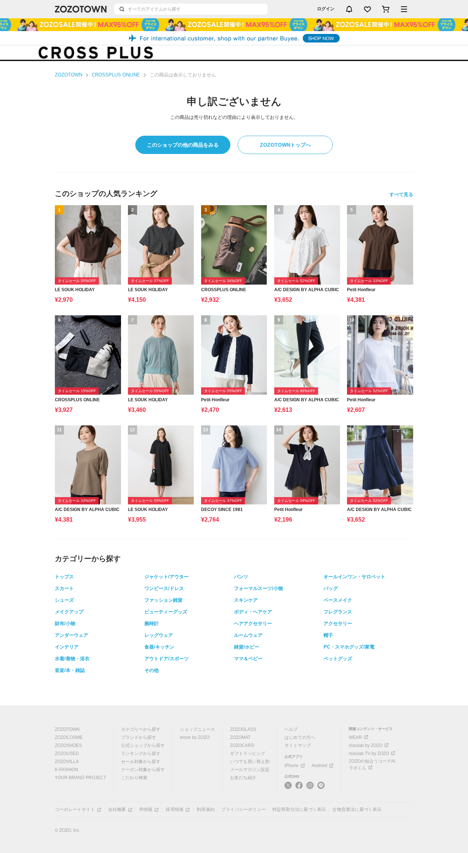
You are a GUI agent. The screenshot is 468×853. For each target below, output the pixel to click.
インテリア (67, 647)
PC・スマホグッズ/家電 (349, 647)
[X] (288, 788)
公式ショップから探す (143, 745)
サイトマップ (297, 745)
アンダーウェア (71, 635)
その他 (151, 670)
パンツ (241, 576)
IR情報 (146, 809)
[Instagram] (310, 788)
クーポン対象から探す (143, 769)
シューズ (64, 600)
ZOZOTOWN (68, 75)
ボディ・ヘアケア (253, 612)
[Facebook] (299, 788)
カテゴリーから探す (141, 729)
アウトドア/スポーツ (166, 658)
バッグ (331, 588)
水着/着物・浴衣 (72, 658)
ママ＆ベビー (248, 658)
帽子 (328, 635)
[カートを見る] (386, 9)
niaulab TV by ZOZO (369, 753)
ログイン (326, 8)
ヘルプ (291, 729)
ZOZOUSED (67, 753)
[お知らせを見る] (349, 9)
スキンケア (246, 600)
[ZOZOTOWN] (81, 9)
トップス (64, 576)
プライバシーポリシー (243, 809)
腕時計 (151, 623)
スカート (64, 588)
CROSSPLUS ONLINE (116, 75)
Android (319, 765)
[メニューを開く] (404, 9)
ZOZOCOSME (69, 737)
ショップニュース (197, 729)
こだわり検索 (134, 777)
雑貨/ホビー (246, 647)
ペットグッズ (338, 658)
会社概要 (117, 809)
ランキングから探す (141, 753)
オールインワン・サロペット (354, 576)
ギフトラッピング (247, 753)
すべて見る (401, 194)
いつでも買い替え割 (249, 761)
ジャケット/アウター (166, 576)
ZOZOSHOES (68, 745)
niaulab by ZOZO (365, 745)
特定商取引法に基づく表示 (299, 809)
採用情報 (175, 809)
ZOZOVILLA (67, 761)
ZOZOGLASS (243, 729)
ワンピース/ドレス (164, 588)
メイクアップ (69, 612)
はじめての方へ (299, 737)
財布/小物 (65, 623)
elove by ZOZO (195, 737)
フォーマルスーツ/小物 (258, 588)
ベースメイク (338, 600)
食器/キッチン (159, 647)
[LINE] (321, 786)
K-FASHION (66, 769)
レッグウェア (158, 635)
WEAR (355, 737)
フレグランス (338, 612)
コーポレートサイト (75, 809)
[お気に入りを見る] (367, 9)
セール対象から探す (141, 761)
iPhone (291, 765)
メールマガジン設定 (249, 769)
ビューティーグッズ (165, 612)
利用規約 (206, 809)
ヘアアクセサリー (253, 623)
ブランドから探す (138, 737)
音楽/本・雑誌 (70, 670)
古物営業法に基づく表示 (356, 809)
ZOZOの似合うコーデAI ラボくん (372, 764)
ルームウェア (248, 635)
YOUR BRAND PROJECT (80, 777)
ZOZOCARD (242, 745)
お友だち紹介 (243, 777)
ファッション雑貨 (163, 600)
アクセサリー (338, 623)
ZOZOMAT (240, 737)
